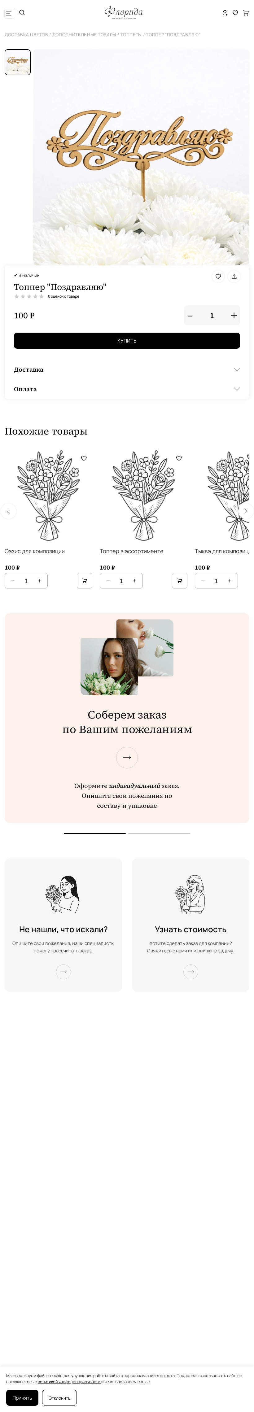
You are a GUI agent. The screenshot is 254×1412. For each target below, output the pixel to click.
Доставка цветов (26, 35)
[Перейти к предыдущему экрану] (95, 833)
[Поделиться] (234, 276)
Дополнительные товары (84, 35)
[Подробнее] (63, 971)
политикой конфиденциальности (69, 1381)
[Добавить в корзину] (84, 580)
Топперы (131, 35)
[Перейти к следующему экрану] (127, 757)
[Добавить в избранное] (218, 276)
